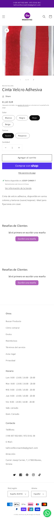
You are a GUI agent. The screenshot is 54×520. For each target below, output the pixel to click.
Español (37, 494)
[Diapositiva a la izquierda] (20, 79)
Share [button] (8, 96)
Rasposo (22, 135)
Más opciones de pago (27, 173)
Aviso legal (11, 354)
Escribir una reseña (27, 238)
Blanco (8, 118)
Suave (8, 135)
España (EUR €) (16, 494)
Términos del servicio (15, 347)
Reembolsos (11, 340)
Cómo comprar (13, 327)
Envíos (9, 334)
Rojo (34, 118)
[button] (3, 16)
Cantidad (6, 142)
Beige (8, 124)
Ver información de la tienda (18, 188)
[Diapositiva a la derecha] (33, 79)
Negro (22, 118)
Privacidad (10, 360)
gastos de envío (23, 105)
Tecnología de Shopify (33, 514)
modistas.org (22, 514)
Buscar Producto (13, 321)
